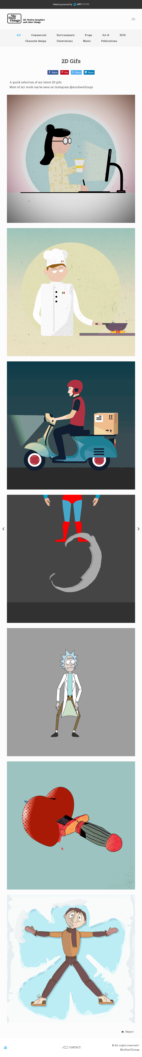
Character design (35, 41)
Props (88, 35)
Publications (109, 41)
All (19, 35)
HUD (123, 35)
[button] (127, 1031)
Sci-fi (105, 35)
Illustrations (65, 41)
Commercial (38, 35)
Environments (65, 35)
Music (87, 41)
